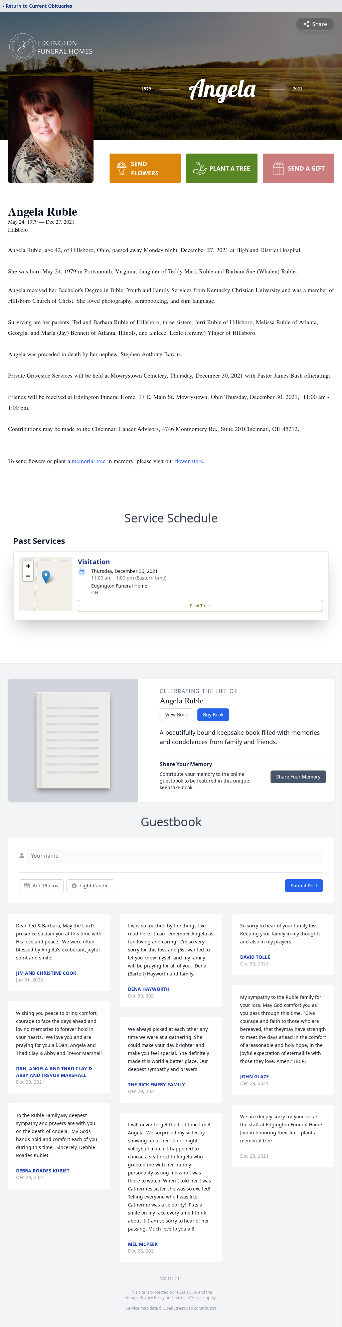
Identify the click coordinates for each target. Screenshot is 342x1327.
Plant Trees (200, 606)
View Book (176, 714)
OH (94, 592)
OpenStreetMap (178, 1308)
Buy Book (213, 714)
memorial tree (89, 461)
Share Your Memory (298, 776)
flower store (189, 461)
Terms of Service (189, 1297)
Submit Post (304, 885)
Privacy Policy (152, 1297)
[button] (46, 577)
